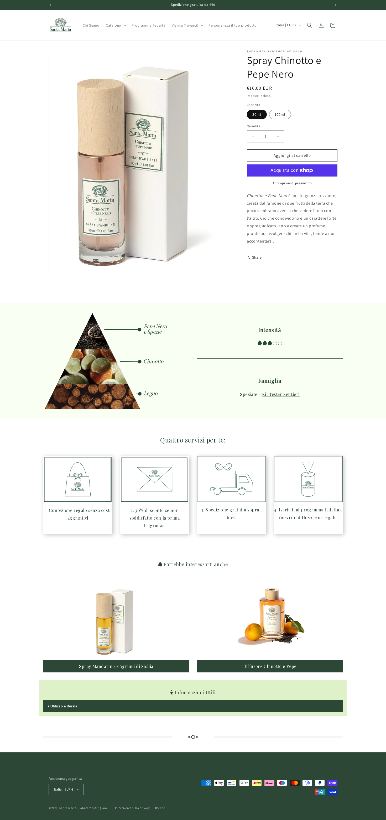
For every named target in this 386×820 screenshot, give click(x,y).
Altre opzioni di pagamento (292, 183)
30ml (256, 114)
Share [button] (257, 257)
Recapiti (161, 807)
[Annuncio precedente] (50, 5)
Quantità (253, 126)
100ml (280, 114)
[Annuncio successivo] (335, 5)
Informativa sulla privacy (132, 807)
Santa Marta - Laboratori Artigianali (84, 808)
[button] (115, 25)
